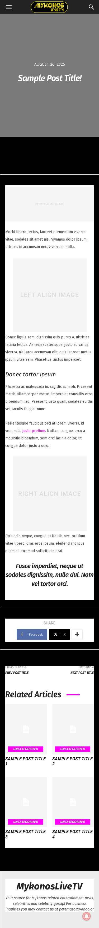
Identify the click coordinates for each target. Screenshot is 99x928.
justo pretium (33, 431)
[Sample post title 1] (26, 729)
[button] (9, 7)
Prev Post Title (17, 673)
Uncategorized (25, 749)
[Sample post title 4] (73, 802)
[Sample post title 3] (26, 802)
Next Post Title (82, 673)
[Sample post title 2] (73, 729)
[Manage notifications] (86, 916)
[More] (77, 634)
